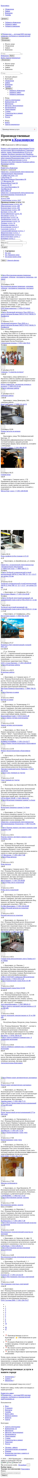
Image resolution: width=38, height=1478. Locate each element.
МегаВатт (4, 1035)
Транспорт (9, 115)
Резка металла (6, 864)
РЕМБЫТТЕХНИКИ (9, 741)
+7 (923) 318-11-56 (17, 979)
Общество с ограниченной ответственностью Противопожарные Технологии (17, 193)
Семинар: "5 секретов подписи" (12, 372)
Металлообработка (19, 150)
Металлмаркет (6, 880)
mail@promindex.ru (7, 1399)
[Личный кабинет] (3, 32)
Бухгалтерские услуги (9, 227)
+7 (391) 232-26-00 (22, 594)
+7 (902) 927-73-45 (18, 1196)
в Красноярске (23, 140)
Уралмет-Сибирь (7, 447)
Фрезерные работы (7, 164)
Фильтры (4, 166)
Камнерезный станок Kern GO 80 (13, 988)
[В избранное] (3, 282)
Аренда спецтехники (12, 100)
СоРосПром (6, 177)
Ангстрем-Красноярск (10, 187)
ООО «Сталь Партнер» (9, 663)
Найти (3, 260)
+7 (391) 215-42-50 (16, 1275)
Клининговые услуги (10, 208)
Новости (8, 1417)
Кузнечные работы (7, 672)
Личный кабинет (11, 77)
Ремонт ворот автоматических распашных (16, 1085)
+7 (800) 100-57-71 (21, 568)
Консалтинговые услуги (10, 236)
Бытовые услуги (8, 212)
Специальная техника (9, 343)
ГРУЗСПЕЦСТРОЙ (8, 798)
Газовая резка (6, 474)
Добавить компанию (12, 26)
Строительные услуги (11, 200)
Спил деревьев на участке (10, 780)
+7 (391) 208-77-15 (18, 1101)
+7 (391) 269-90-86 (21, 491)
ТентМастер (6, 189)
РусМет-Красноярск (8, 906)
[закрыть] (28, 1464)
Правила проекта (11, 1416)
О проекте (8, 1408)
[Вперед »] (6, 1332)
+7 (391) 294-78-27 (22, 1300)
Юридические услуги (10, 206)
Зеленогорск (9, 1377)
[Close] (13, 1467)
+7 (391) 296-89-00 (24, 663)
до (2, 245)
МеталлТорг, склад (8, 491)
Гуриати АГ (6, 185)
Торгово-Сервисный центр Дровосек (14, 769)
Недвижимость (10, 107)
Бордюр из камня (7, 699)
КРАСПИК (6, 191)
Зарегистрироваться (13, 58)
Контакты (8, 1410)
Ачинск (8, 1378)
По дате (4, 247)
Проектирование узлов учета (11, 1140)
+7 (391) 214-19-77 (23, 741)
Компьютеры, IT (11, 102)
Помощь (8, 1451)
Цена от (4, 243)
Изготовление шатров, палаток (12, 1205)
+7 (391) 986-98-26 (19, 447)
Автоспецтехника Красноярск (12, 1063)
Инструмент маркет (8, 616)
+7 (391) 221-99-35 (17, 932)
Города (7, 1419)
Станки (7, 111)
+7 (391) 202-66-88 (22, 906)
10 (6, 1323)
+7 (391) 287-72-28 (16, 1130)
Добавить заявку (11, 24)
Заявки (7, 11)
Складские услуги (8, 229)
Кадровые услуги (8, 238)
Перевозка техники (9, 225)
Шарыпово (9, 1380)
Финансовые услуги (9, 217)
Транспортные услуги (10, 210)
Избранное (5, 56)
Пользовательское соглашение (16, 1449)
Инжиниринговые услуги (20, 158)
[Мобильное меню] (7, 32)
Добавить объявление (13, 22)
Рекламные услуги (9, 215)
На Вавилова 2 (6, 1221)
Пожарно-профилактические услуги (14, 160)
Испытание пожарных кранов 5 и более (15, 807)
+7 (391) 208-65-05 (22, 798)
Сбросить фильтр (13, 260)
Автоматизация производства (20, 156)
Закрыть (4, 1475)
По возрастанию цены (13, 257)
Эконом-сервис (6, 1101)
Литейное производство (17, 154)
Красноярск (5, 5)
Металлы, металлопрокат (14, 105)
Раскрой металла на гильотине (12, 915)
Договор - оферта (11, 1447)
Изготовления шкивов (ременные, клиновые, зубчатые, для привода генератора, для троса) (17, 287)
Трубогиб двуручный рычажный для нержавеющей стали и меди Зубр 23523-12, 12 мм (19, 608)
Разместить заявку (7, 1393)
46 (6, 1327)
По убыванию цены (12, 255)
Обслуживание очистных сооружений (14, 1284)
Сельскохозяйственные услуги (12, 231)
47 (6, 1329)
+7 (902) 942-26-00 (22, 616)
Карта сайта (9, 1414)
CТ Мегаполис (7, 181)
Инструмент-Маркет (8, 594)
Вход (7, 1406)
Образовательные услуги (11, 204)
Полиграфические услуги (11, 214)
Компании (9, 13)
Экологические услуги (10, 221)
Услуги (7, 117)
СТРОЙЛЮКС (6, 1196)
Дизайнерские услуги (10, 219)
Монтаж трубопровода (9, 1183)
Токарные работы (28, 162)
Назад (7, 98)
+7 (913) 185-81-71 (16, 1246)
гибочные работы (7, 395)
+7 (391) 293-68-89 (18, 880)
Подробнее (22, 1465)
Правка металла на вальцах (10, 431)
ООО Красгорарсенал (9, 308)
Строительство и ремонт (14, 113)
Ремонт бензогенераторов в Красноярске (15, 751)
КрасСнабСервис (7, 404)
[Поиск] (21, 73)
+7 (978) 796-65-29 (15, 1035)
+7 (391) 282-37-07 (15, 1156)
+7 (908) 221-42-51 (20, 404)
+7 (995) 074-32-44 (14, 386)
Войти (12, 56)
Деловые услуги (8, 223)
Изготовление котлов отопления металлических (18, 1257)
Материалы (9, 104)
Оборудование (10, 109)
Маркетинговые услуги (10, 233)
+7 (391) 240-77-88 (18, 855)
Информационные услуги (11, 235)
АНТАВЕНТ (6, 932)
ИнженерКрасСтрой (9, 183)
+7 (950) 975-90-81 (23, 308)
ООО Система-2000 (8, 1300)
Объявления (9, 9)
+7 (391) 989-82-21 (24, 1004)
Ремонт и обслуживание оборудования (15, 148)
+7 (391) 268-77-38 (18, 1221)
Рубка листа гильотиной (9, 890)
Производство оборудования (11, 162)
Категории (5, 38)
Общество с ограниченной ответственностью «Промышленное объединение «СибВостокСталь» (17, 173)
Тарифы (8, 15)
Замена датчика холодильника (12, 725)
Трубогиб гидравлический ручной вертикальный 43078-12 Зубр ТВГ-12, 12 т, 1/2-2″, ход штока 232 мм (19, 585)
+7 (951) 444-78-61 (23, 343)
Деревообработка (18, 152)
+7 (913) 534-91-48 (22, 716)
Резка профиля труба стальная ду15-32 (14, 556)
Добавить (5, 18)
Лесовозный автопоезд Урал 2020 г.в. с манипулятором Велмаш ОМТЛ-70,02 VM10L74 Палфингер (18, 325)
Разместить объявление (9, 168)
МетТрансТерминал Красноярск (13, 179)
